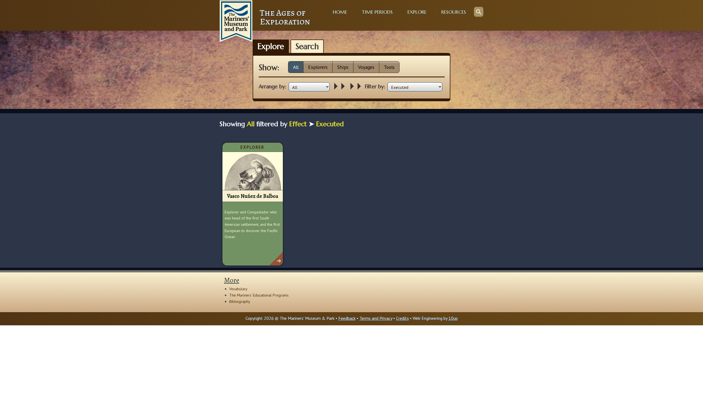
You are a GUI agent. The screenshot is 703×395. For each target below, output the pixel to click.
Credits (402, 318)
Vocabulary (238, 288)
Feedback (347, 318)
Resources (453, 12)
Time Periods (377, 12)
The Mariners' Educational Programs (259, 295)
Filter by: (375, 86)
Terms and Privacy (375, 318)
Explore (417, 12)
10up (453, 318)
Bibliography (239, 301)
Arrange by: (272, 86)
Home (340, 12)
